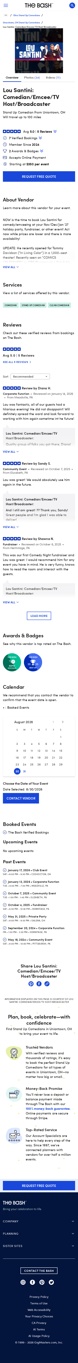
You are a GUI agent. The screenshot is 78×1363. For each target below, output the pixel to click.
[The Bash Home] (39, 5)
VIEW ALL (9, 267)
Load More (39, 616)
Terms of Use (39, 1303)
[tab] (32, 77)
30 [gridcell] (17, 771)
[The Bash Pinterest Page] (41, 1282)
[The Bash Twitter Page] (51, 1282)
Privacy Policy (39, 1297)
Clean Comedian (59, 305)
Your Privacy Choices (39, 1316)
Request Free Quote (39, 176)
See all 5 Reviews (15, 362)
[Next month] (63, 722)
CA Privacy (39, 1323)
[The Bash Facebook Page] (32, 1282)
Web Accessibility (39, 1310)
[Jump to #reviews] (55, 131)
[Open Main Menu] (6, 5)
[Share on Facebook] (39, 984)
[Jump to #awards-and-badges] (41, 150)
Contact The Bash (39, 1271)
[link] (31, 984)
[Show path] (6, 15)
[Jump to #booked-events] (40, 137)
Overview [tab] (12, 77)
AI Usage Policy (39, 1336)
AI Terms (39, 1329)
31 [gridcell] (24, 771)
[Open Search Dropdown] (72, 5)
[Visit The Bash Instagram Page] (23, 1282)
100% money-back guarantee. (48, 1108)
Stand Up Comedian (33, 305)
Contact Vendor (21, 798)
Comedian (11, 305)
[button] (39, 52)
